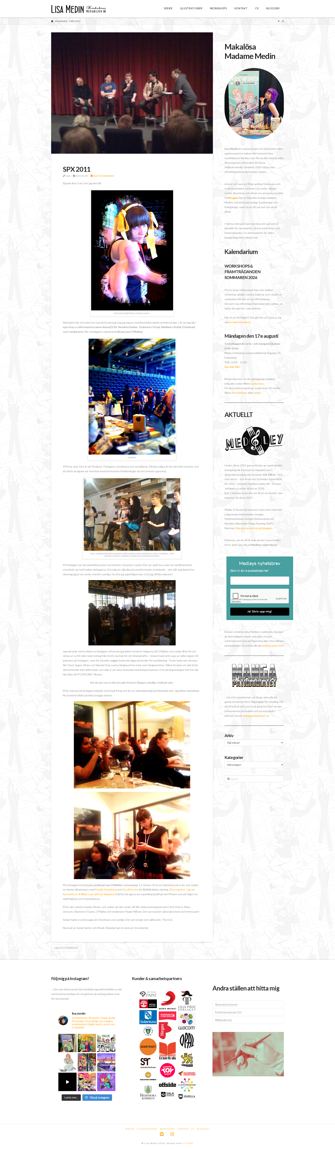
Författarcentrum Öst (228, 1012)
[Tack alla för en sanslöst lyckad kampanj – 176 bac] (106, 1043)
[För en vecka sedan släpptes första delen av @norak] (87, 1043)
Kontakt (183, 1129)
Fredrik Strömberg (106, 889)
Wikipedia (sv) (223, 1020)
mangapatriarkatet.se (256, 715)
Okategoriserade (103, 175)
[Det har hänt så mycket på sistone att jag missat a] (106, 1062)
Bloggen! (203, 1129)
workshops (257, 383)
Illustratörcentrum (226, 1004)
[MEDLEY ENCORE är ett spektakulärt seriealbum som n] (67, 1082)
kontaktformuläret (239, 322)
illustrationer (239, 392)
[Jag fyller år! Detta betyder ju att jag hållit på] (106, 1082)
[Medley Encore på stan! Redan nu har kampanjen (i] (87, 1062)
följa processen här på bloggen (253, 528)
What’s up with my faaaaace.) (98, 894)
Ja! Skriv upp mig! (260, 611)
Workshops (167, 1129)
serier (257, 392)
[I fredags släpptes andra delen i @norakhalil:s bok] (67, 1043)
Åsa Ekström (130, 889)
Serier (129, 1129)
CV (193, 1129)
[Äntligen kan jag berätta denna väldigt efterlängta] (87, 1082)
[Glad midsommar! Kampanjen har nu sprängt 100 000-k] (67, 1062)
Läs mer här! (232, 366)
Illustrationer (146, 1129)
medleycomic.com (272, 645)
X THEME (187, 1143)
